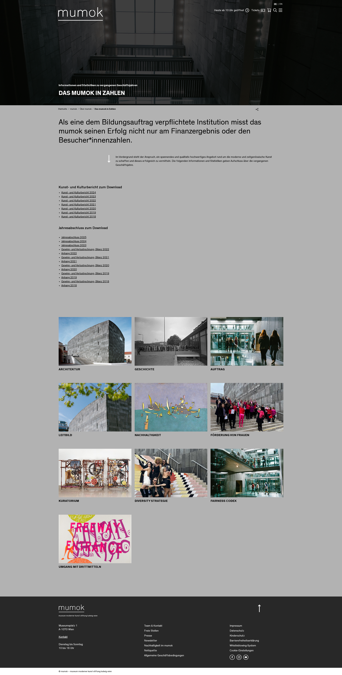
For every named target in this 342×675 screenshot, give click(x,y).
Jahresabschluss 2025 (73, 237)
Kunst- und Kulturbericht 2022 (78, 200)
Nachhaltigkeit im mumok (158, 645)
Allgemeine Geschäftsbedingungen (164, 655)
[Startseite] (80, 13)
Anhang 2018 (69, 285)
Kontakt (63, 637)
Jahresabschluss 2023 (73, 245)
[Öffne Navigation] (280, 10)
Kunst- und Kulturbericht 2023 (78, 196)
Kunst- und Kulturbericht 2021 (78, 204)
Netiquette (150, 650)
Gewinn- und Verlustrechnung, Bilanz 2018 (85, 281)
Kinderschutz (237, 635)
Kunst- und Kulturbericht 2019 (78, 212)
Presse (148, 635)
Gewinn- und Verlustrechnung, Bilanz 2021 (85, 257)
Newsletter (150, 640)
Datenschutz (237, 630)
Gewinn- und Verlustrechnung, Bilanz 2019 (85, 273)
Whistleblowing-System (243, 645)
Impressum (236, 625)
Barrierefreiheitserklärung (244, 640)
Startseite (62, 109)
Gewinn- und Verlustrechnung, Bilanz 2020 (85, 265)
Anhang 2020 (69, 269)
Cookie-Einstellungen (242, 650)
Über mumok (86, 109)
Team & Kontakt (153, 625)
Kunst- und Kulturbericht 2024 (78, 192)
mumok (73, 109)
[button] (231, 10)
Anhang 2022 (69, 253)
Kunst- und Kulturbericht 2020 (78, 208)
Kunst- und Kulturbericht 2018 (78, 216)
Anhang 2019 (69, 277)
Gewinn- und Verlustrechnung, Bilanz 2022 (85, 249)
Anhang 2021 (69, 261)
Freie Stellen (151, 630)
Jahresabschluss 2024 (73, 241)
